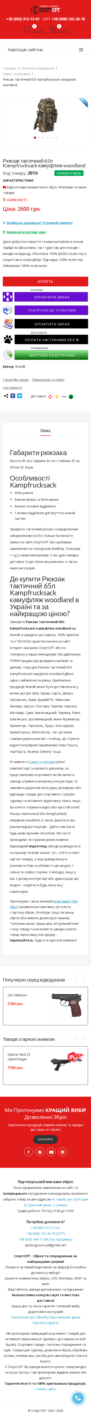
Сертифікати (12, 387)
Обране (38, 31)
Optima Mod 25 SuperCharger (18, 1056)
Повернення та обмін (48, 379)
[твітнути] (19, 395)
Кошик (62, 31)
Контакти (45, 1139)
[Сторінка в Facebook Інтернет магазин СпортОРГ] (28, 1151)
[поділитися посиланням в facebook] (12, 395)
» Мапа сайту (45, 1389)
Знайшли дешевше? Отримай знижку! (40, 223)
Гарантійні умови (15, 379)
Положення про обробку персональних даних (45, 1317)
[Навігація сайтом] (81, 50)
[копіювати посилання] (6, 395)
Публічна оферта (45, 1323)
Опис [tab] (45, 430)
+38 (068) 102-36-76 (68, 19)
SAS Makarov (17, 995)
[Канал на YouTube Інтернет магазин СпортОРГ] (51, 1151)
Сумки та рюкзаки (42, 762)
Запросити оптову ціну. (26, 232)
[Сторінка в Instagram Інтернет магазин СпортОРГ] (39, 1151)
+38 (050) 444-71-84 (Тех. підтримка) (45, 1239)
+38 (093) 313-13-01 (22, 19)
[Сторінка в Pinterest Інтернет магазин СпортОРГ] (62, 1151)
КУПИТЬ (45, 281)
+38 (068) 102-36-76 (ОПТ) (45, 1233)
